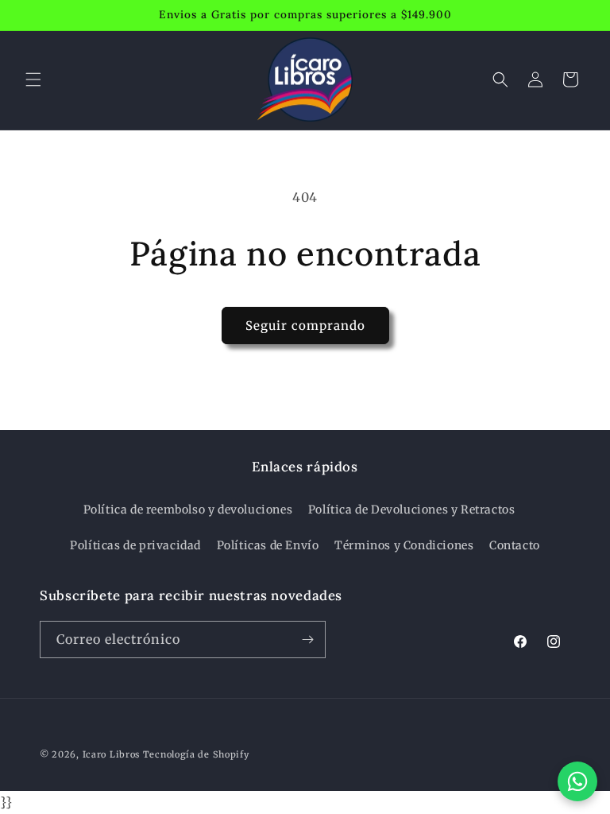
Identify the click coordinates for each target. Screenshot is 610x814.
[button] (33, 79)
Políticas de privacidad (135, 545)
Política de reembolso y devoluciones (188, 509)
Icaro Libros (111, 754)
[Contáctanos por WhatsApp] (577, 781)
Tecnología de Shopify (196, 754)
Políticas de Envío (268, 545)
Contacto (514, 545)
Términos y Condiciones (403, 545)
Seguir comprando (305, 325)
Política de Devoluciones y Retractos (411, 509)
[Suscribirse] (307, 639)
